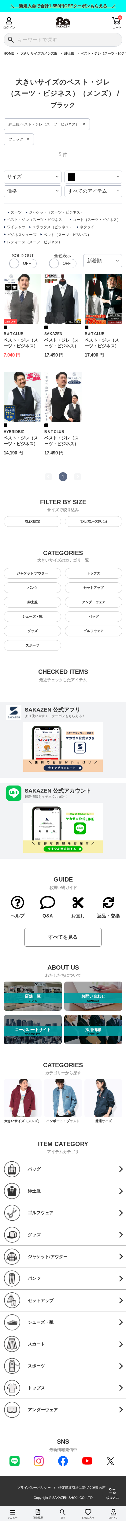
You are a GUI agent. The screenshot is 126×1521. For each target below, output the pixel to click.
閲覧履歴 (38, 1517)
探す (63, 1517)
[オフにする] (23, 263)
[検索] (10, 40)
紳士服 (69, 53)
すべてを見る (63, 937)
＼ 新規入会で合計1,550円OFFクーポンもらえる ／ (63, 5)
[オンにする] (62, 263)
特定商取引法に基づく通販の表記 (83, 1487)
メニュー (12, 1517)
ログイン (9, 27)
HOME (9, 53)
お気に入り (88, 1517)
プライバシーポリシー (34, 1487)
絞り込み (112, 1498)
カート (117, 27)
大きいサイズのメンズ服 (38, 53)
